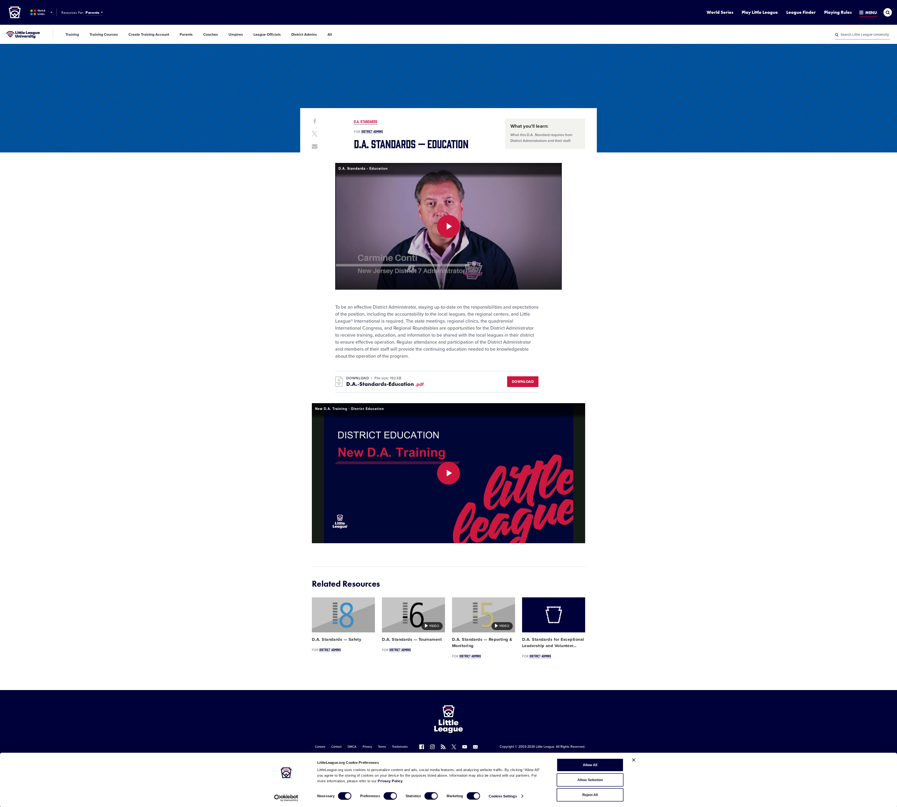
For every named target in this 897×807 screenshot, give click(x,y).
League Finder (801, 12)
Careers (320, 747)
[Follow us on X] (454, 746)
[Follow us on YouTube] (464, 746)
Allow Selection (590, 780)
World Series (720, 12)
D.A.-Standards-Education (385, 384)
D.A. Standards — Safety (336, 639)
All (329, 34)
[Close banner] (633, 760)
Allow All (590, 765)
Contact (336, 747)
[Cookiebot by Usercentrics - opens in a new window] (286, 797)
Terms (382, 747)
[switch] (390, 796)
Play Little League (760, 12)
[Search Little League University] (836, 35)
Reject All (590, 795)
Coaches (210, 34)
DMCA (352, 747)
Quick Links (41, 12)
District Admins (304, 34)
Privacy (367, 747)
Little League (545, 747)
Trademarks (400, 747)
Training (72, 34)
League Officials (267, 34)
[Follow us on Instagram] (432, 746)
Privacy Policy (390, 781)
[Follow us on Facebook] (421, 746)
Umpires (235, 34)
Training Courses (103, 34)
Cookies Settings (503, 796)
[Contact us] (475, 746)
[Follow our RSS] (443, 746)
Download (523, 381)
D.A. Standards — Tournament (412, 639)
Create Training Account (148, 34)
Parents (92, 12)
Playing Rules (838, 12)
